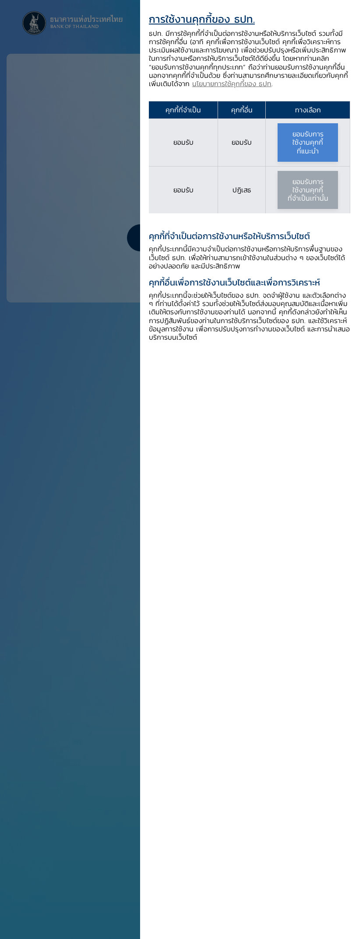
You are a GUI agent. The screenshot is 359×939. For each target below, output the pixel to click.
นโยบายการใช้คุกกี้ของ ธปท (231, 83)
